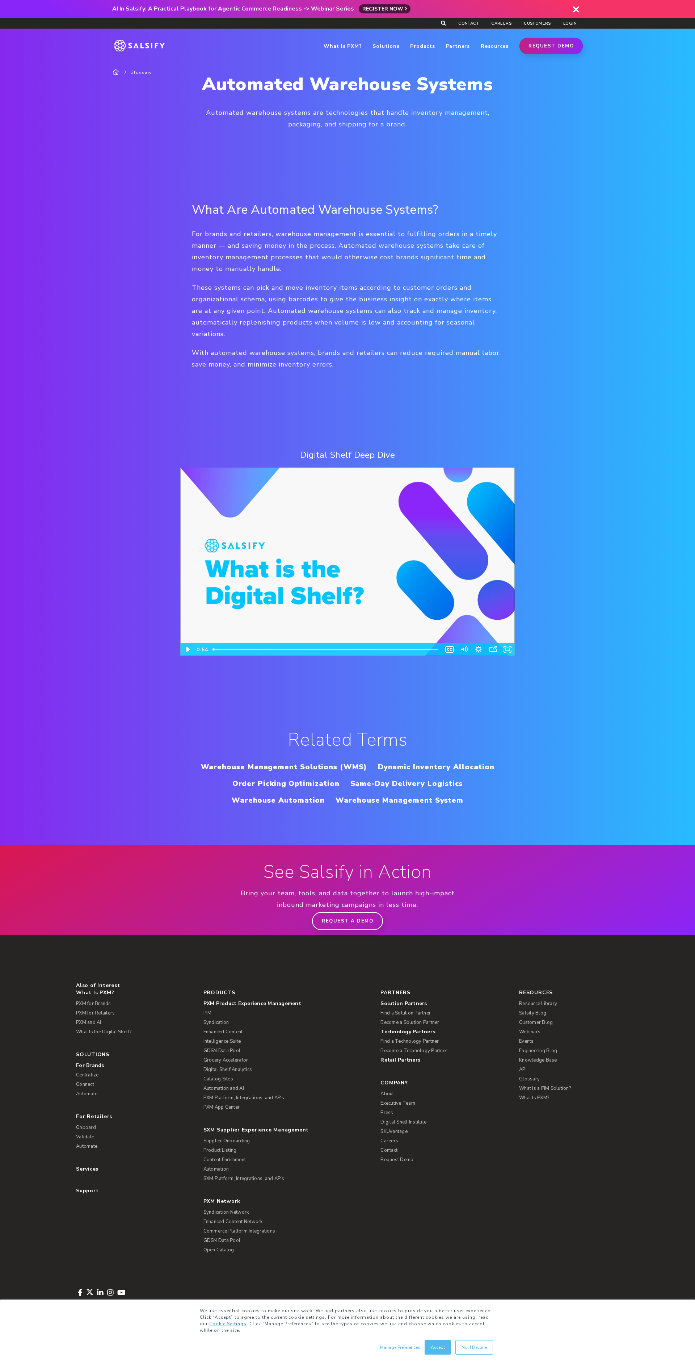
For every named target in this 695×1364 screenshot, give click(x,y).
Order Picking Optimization (286, 783)
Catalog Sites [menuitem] (218, 1079)
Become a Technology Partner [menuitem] (413, 1050)
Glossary (141, 72)
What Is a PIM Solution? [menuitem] (545, 1088)
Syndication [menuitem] (216, 1022)
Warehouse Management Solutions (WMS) (284, 767)
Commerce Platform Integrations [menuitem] (239, 1231)
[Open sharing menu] (493, 649)
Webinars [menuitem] (529, 1032)
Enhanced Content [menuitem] (223, 1032)
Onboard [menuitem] (86, 1127)
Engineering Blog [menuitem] (538, 1050)
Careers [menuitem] (501, 23)
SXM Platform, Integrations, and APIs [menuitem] (244, 1178)
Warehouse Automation (278, 800)
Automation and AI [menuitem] (223, 1088)
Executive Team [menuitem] (397, 1103)
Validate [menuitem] (85, 1137)
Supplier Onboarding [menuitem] (226, 1141)
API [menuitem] (523, 1069)
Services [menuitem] (87, 1169)
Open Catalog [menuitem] (218, 1250)
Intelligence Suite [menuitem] (222, 1041)
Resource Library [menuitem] (538, 1003)
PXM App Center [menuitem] (221, 1107)
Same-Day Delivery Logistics (406, 783)
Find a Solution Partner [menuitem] (405, 1013)
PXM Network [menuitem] (222, 1201)
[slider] (326, 649)
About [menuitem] (387, 1094)
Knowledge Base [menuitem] (538, 1060)
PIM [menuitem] (207, 1013)
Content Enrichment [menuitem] (224, 1159)
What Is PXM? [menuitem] (95, 992)
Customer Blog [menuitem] (536, 1022)
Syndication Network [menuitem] (226, 1212)
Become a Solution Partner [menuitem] (409, 1022)
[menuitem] (280, 1003)
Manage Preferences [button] (400, 1347)
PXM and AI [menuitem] (88, 1022)
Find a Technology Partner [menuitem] (409, 1041)
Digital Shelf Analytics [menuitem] (227, 1069)
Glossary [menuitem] (529, 1079)
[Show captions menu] (449, 649)
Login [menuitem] (570, 23)
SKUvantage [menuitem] (394, 1131)
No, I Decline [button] (474, 1347)
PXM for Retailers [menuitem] (95, 1013)
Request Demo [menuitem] (396, 1159)
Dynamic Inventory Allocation (436, 767)
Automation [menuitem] (216, 1169)
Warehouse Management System (399, 800)
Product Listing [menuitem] (220, 1150)
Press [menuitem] (386, 1112)
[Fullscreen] (507, 649)
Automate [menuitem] (86, 1094)
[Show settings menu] (478, 649)
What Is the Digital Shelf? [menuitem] (104, 1032)
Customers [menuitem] (537, 23)
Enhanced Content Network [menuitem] (233, 1221)
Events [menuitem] (526, 1041)
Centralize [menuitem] (87, 1075)
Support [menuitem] (87, 1190)
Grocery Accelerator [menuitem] (225, 1060)
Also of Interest (98, 985)
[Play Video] (187, 649)
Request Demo (551, 46)
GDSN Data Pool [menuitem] (222, 1050)
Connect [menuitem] (85, 1084)
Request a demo (347, 921)
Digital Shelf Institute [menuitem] (403, 1122)
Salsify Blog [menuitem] (532, 1013)
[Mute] (464, 649)
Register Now (382, 8)
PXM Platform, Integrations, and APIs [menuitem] (244, 1098)
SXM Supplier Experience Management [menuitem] (256, 1129)
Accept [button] (438, 1347)
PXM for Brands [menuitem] (93, 1003)
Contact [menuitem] (468, 23)
